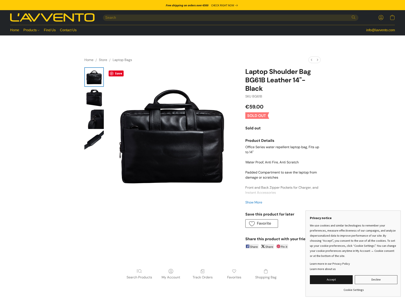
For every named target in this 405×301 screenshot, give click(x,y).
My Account (171, 277)
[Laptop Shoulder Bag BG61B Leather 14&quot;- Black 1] (94, 98)
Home (14, 30)
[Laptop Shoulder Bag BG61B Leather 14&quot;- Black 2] (94, 119)
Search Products (139, 277)
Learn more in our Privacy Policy (330, 264)
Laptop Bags (122, 60)
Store (103, 60)
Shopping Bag (266, 277)
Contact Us (68, 30)
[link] (225, 5)
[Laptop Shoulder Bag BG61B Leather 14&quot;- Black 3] (94, 140)
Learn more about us (323, 269)
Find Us (50, 30)
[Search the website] (353, 17)
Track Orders (203, 277)
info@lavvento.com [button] (380, 30)
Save (118, 73)
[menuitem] (312, 60)
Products (30, 30)
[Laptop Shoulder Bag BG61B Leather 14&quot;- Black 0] (94, 77)
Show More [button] (253, 202)
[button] (52, 17)
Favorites (234, 277)
